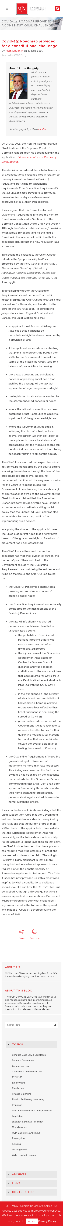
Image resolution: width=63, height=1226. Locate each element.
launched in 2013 (47, 996)
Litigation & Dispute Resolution (27, 1121)
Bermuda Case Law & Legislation (29, 1055)
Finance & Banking (21, 1094)
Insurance (17, 1105)
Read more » (47, 976)
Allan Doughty (14, 50)
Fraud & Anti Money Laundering (28, 1099)
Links (16, 1183)
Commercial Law (20, 1066)
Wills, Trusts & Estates (24, 1155)
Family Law (18, 1088)
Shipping (16, 1144)
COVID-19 (20, 55)
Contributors (24, 1192)
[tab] (31, 1044)
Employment (18, 1082)
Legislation (17, 1116)
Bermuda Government (23, 1060)
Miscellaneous (19, 1127)
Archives (19, 1174)
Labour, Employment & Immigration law (32, 1110)
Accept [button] (32, 1221)
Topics (17, 1044)
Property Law (18, 1138)
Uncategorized (19, 1149)
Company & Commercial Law (26, 1071)
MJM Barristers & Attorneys (26, 1133)
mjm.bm (42, 129)
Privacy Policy (47, 1221)
